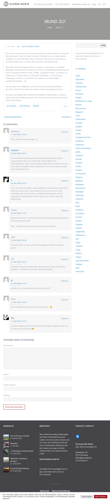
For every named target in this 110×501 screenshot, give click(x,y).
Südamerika (80, 232)
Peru (77, 203)
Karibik (78, 166)
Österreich (79, 199)
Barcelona (79, 94)
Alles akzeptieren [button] (100, 496)
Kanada (79, 159)
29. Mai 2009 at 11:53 (18, 262)
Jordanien (79, 155)
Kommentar (8, 345)
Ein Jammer (11, 106)
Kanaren (79, 163)
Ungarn (78, 257)
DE (99, 4)
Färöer (78, 134)
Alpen (78, 76)
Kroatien (79, 170)
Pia (18, 46)
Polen (78, 206)
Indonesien (80, 145)
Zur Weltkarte (81, 69)
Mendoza (79, 181)
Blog (94, 4)
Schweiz (79, 217)
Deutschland (80, 119)
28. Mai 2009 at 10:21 (19, 183)
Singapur (79, 224)
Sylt (77, 239)
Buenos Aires (81, 108)
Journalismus (24, 106)
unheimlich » (67, 117)
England (79, 127)
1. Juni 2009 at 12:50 (18, 321)
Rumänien (80, 210)
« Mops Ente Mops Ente (12, 117)
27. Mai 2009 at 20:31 (19, 134)
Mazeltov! (14, 443)
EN (104, 4)
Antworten (64, 132)
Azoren (78, 90)
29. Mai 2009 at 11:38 (18, 240)
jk (12, 280)
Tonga (78, 250)
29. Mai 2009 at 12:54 (19, 283)
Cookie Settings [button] (87, 496)
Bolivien (79, 105)
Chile (78, 116)
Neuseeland (80, 188)
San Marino (80, 213)
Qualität (36, 106)
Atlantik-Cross (81, 87)
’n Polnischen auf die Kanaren (21, 451)
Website (6, 395)
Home (49, 27)
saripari (15, 150)
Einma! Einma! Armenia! (19, 468)
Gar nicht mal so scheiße (19, 436)
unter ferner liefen (30, 46)
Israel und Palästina (83, 148)
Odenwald (79, 195)
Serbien (79, 221)
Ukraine (79, 253)
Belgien (79, 97)
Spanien (79, 228)
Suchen (103, 45)
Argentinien (80, 79)
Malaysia (79, 177)
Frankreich (80, 141)
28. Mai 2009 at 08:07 (19, 153)
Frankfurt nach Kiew (83, 137)
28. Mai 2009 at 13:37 (19, 213)
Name (6, 374)
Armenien (79, 83)
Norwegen (80, 192)
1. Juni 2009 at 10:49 (18, 302)
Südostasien (80, 235)
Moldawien (80, 184)
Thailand (79, 246)
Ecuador (79, 123)
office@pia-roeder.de (81, 4)
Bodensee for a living (84, 101)
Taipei (78, 242)
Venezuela (80, 271)
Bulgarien (79, 112)
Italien (78, 152)
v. (12, 180)
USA (77, 268)
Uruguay (79, 264)
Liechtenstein (81, 174)
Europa (78, 130)
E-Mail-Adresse (9, 385)
